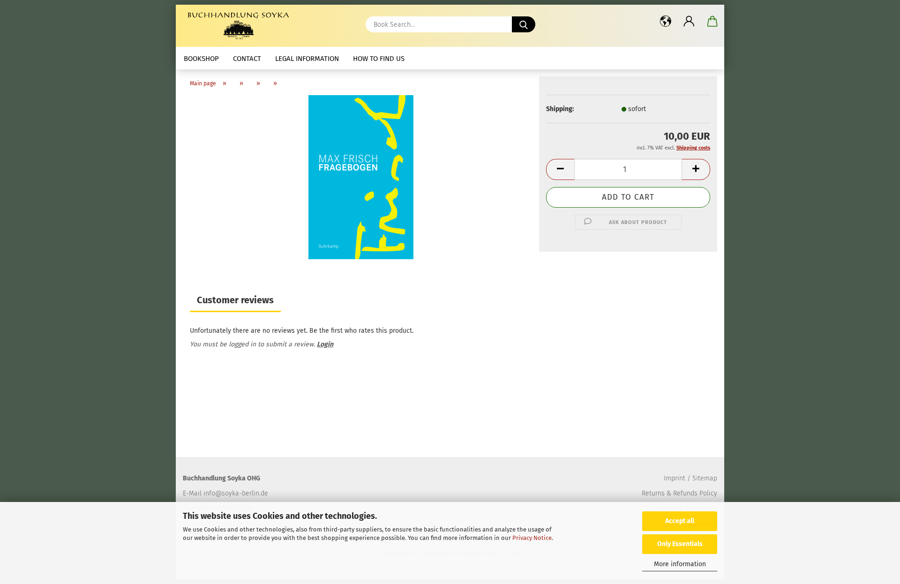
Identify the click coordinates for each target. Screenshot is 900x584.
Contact (247, 58)
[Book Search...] (523, 24)
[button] (665, 21)
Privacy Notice (532, 537)
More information (680, 564)
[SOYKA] (240, 26)
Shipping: (560, 109)
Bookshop (201, 58)
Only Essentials (680, 544)
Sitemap (704, 478)
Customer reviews (235, 300)
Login (325, 344)
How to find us (379, 58)
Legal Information (307, 58)
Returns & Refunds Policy (679, 493)
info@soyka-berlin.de (235, 493)
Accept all (679, 521)
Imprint (674, 478)
